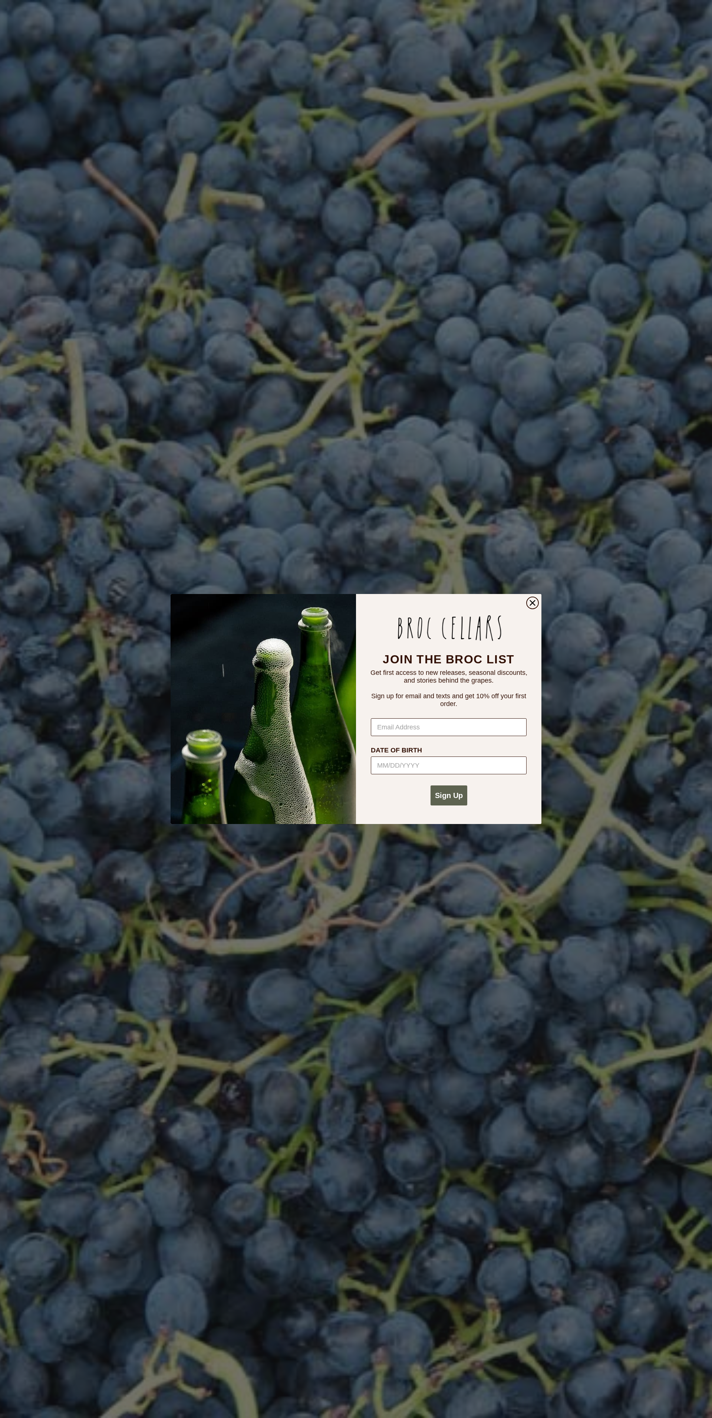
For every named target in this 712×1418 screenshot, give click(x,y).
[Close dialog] (532, 603)
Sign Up (449, 795)
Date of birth (396, 750)
